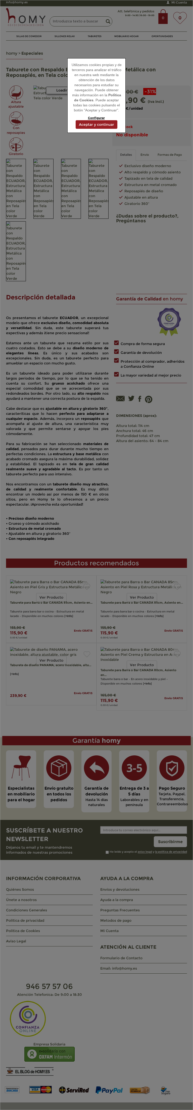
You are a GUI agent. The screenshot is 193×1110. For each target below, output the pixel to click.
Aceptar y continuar (96, 124)
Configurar (96, 118)
